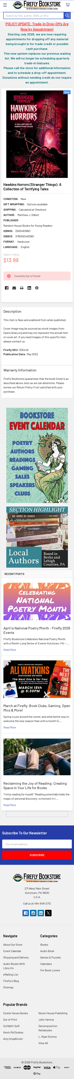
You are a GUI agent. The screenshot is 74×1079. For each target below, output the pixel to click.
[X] (48, 913)
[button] (37, 455)
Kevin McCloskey (13, 1032)
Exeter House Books (15, 1013)
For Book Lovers (50, 970)
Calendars (46, 963)
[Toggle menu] (5, 5)
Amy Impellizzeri (13, 1038)
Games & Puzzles (50, 957)
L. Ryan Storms (47, 1036)
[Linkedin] (29, 288)
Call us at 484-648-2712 (37, 903)
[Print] (21, 288)
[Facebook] (6, 288)
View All (43, 1043)
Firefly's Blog (11, 980)
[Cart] (68, 5)
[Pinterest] (37, 288)
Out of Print (10, 1019)
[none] (37, 134)
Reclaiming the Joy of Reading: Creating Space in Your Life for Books (35, 785)
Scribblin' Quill (11, 1026)
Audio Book (47, 951)
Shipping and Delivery (16, 957)
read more (9, 649)
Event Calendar (12, 951)
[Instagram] (33, 913)
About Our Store (12, 944)
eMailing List (10, 974)
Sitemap (8, 987)
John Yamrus (46, 1019)
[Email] (14, 288)
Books (44, 944)
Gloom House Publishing (52, 1013)
